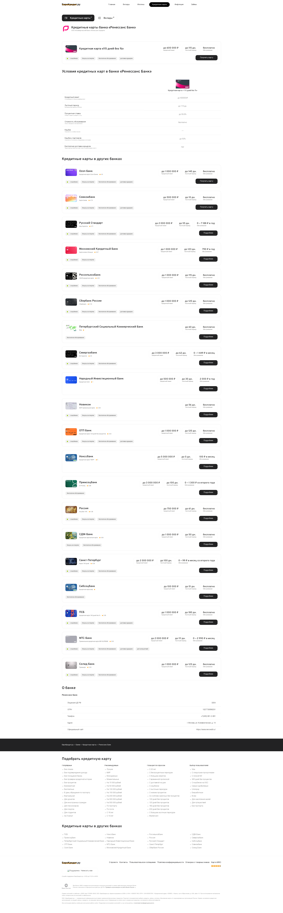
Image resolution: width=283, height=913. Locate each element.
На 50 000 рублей (114, 786)
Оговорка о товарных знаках (197, 862)
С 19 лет (110, 816)
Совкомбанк (197, 844)
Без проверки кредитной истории (78, 779)
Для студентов (70, 812)
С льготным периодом (158, 789)
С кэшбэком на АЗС (200, 783)
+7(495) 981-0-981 (208, 716)
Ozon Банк (68, 848)
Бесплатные (69, 789)
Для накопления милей (201, 799)
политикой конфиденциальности (144, 903)
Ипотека (140, 4)
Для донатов (69, 799)
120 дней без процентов (159, 802)
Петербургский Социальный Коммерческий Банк (84, 841)
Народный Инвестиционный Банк (120, 841)
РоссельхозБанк (156, 834)
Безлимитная (69, 786)
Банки (78, 745)
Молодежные (112, 776)
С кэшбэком (154, 786)
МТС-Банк (111, 844)
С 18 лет (110, 812)
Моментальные (113, 779)
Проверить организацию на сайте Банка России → (120, 887)
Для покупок (69, 809)
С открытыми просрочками (203, 773)
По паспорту (112, 806)
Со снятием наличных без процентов (164, 796)
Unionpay (195, 789)
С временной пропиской (159, 779)
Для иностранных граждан (75, 802)
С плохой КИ (197, 776)
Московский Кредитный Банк (119, 848)
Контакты (123, 862)
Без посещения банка (73, 776)
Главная (111, 4)
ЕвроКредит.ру (67, 745)
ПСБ (66, 834)
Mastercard (153, 816)
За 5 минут (68, 816)
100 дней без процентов (159, 799)
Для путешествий (199, 802)
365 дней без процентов (201, 779)
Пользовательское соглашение (142, 862)
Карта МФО (216, 862)
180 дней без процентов (159, 806)
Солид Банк (197, 848)
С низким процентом (157, 792)
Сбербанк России (156, 848)
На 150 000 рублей (114, 792)
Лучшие (110, 769)
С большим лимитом (157, 776)
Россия (152, 838)
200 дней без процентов (159, 809)
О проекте (113, 862)
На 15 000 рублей (114, 783)
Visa (193, 769)
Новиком (110, 838)
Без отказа (68, 769)
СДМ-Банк (196, 834)
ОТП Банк (68, 844)
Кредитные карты (159, 4)
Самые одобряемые (200, 786)
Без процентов (70, 783)
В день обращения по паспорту (77, 792)
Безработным (197, 792)
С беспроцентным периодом (161, 773)
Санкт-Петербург (156, 844)
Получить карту (206, 57)
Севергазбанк (197, 838)
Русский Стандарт (156, 841)
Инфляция (179, 4)
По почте (110, 809)
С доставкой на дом (157, 783)
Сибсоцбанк (197, 841)
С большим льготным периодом (162, 812)
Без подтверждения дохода (75, 773)
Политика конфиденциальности (170, 862)
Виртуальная (69, 796)
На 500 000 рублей (114, 802)
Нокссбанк (111, 834)
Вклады (126, 4)
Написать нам (86, 871)
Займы (194, 4)
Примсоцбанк (70, 838)
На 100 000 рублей (114, 789)
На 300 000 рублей (114, 799)
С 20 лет (152, 769)
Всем (194, 796)
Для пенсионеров (71, 806)
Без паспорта (197, 806)
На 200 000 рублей (114, 796)
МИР (108, 773)
